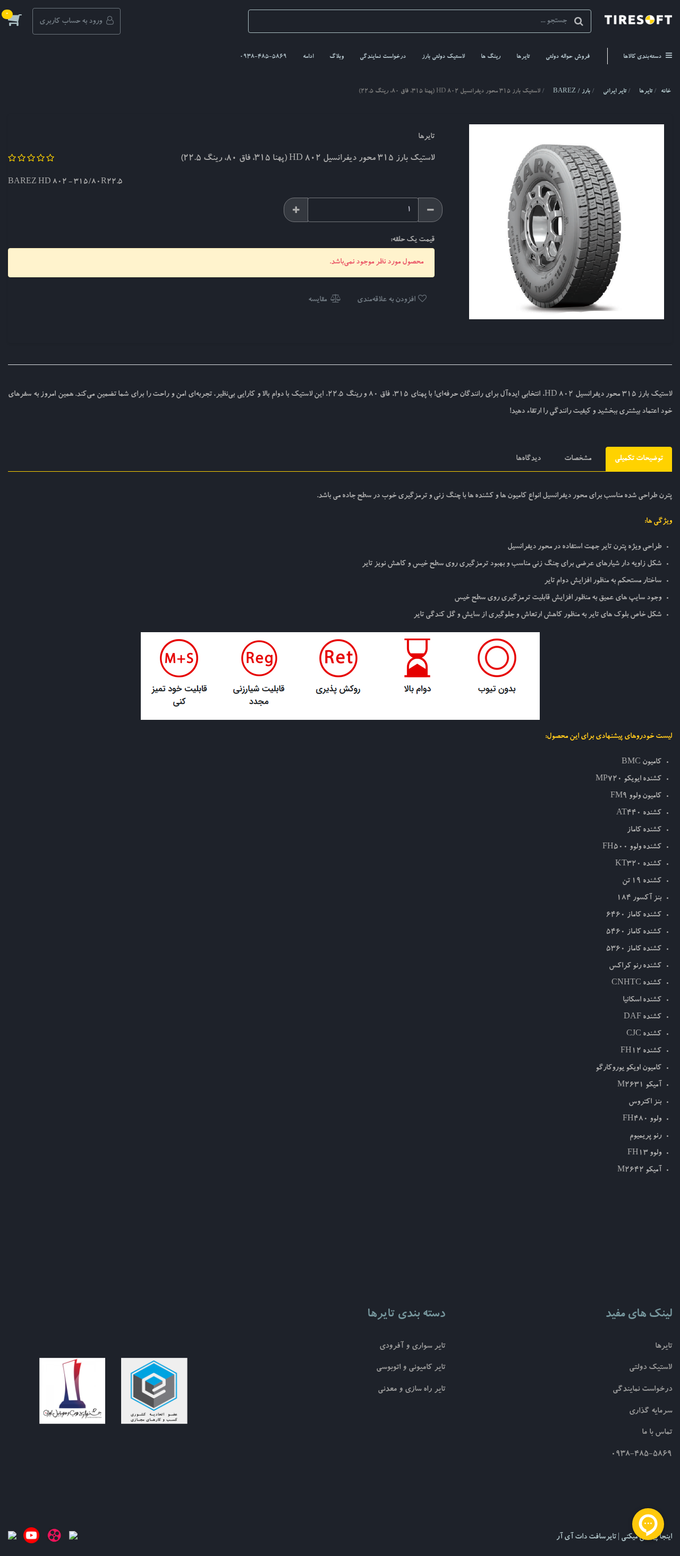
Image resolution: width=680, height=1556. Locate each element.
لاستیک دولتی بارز (443, 57)
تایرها (523, 57)
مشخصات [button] (577, 459)
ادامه (308, 57)
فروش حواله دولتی (568, 57)
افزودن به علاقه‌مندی (387, 300)
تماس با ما (657, 1433)
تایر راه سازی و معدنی (411, 1390)
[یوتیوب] (31, 1537)
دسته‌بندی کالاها (643, 57)
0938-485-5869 (263, 57)
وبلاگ (336, 57)
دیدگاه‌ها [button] (528, 459)
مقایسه (318, 300)
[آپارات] (54, 1537)
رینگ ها (490, 57)
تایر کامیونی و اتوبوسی (410, 1368)
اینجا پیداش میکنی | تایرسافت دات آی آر (614, 1537)
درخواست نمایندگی (383, 57)
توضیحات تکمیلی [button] (639, 459)
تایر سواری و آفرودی (412, 1346)
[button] (20, 19)
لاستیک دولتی (650, 1368)
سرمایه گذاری (650, 1411)
